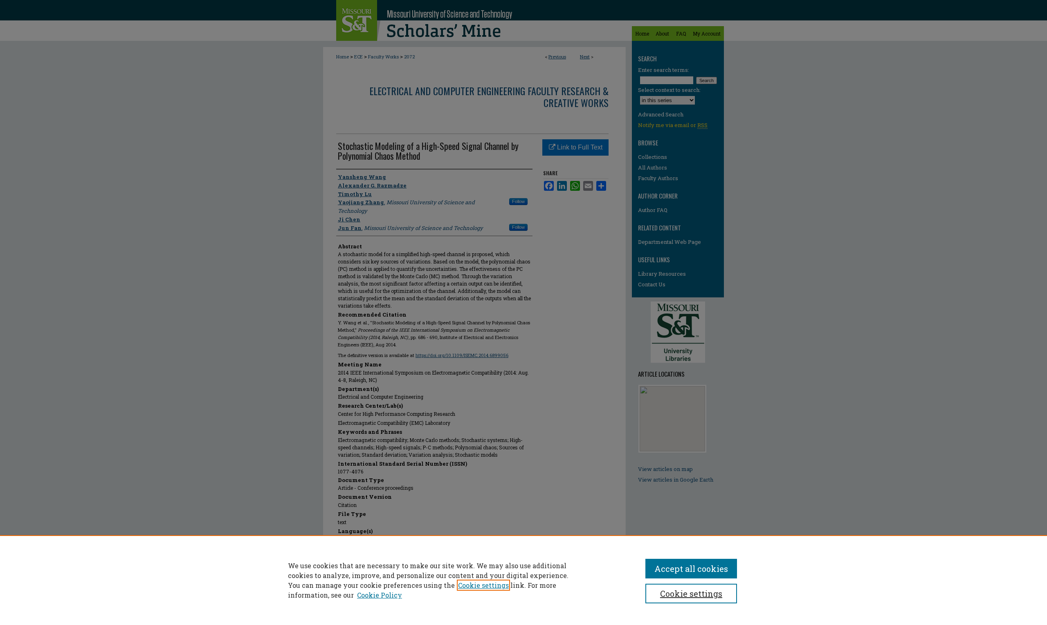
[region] (523, 580)
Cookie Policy (379, 595)
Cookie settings (483, 585)
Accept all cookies (691, 568)
